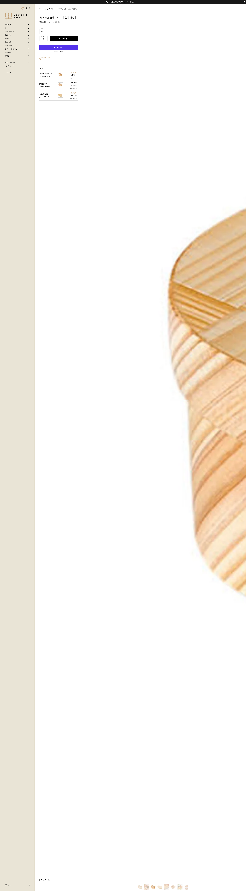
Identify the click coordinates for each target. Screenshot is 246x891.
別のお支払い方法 (58, 51)
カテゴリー (50, 9)
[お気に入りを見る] (22, 4)
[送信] (29, 885)
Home (41, 9)
